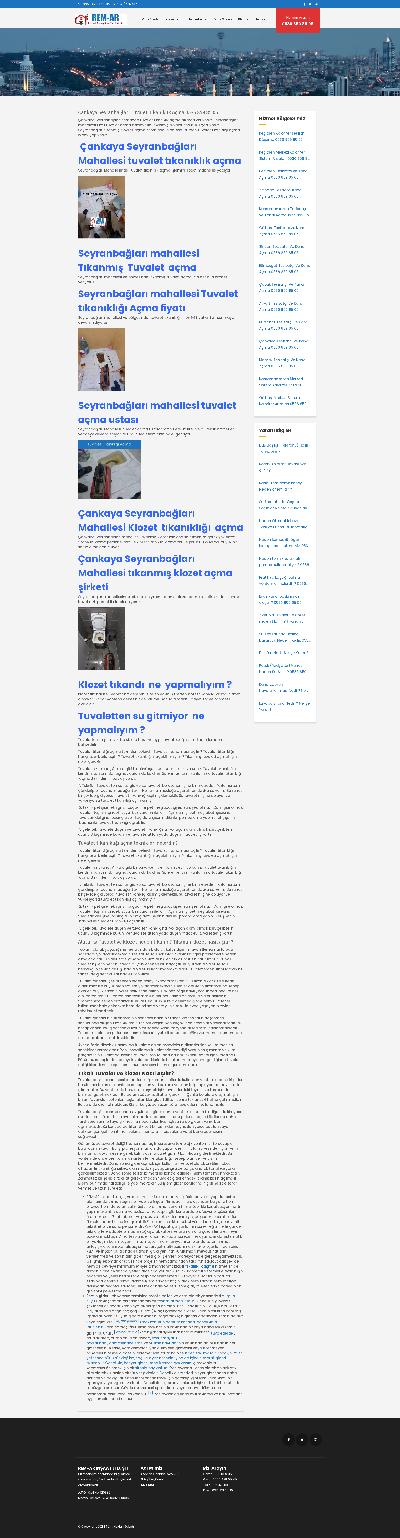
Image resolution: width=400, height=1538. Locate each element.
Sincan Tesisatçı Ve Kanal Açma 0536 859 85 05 (282, 249)
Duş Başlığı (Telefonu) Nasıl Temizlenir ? (283, 448)
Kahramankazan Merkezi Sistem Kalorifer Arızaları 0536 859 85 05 (281, 382)
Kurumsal (173, 19)
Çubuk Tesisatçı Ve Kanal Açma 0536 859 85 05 (282, 287)
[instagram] (316, 4)
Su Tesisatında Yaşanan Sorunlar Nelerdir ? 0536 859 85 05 (284, 505)
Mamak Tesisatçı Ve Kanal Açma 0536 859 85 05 (282, 363)
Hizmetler (196, 19)
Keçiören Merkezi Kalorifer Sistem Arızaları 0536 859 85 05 (284, 156)
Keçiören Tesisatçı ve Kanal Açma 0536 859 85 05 (284, 174)
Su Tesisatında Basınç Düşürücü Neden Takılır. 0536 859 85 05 (285, 638)
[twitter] (310, 4)
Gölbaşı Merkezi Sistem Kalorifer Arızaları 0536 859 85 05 (283, 401)
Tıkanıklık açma (199, 1266)
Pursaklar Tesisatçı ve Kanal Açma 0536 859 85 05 (284, 325)
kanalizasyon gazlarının (170, 1362)
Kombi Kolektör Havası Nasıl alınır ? (283, 467)
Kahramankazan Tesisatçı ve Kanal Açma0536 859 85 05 (284, 212)
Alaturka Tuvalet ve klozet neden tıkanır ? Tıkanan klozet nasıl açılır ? (282, 619)
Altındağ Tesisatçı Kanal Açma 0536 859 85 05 (280, 193)
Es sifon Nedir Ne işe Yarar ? (283, 652)
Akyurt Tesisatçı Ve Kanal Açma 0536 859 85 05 (281, 306)
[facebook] (304, 4)
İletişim (261, 19)
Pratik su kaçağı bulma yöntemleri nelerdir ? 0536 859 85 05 (282, 581)
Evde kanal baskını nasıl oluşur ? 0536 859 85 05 (280, 599)
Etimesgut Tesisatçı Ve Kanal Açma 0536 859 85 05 (285, 268)
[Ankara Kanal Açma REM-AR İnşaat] (106, 19)
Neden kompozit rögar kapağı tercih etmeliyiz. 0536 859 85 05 (284, 543)
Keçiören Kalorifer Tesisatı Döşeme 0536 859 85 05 (282, 136)
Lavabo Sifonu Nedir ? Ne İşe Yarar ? (284, 706)
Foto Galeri (222, 19)
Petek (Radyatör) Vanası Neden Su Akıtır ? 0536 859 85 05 (282, 669)
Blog (242, 19)
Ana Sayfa (150, 19)
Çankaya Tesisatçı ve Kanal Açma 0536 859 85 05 (284, 344)
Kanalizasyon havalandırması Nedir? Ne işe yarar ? (282, 688)
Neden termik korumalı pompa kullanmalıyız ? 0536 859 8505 (284, 562)
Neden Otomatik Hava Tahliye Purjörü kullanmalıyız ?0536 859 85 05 (284, 524)
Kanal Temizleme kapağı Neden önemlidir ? (281, 486)
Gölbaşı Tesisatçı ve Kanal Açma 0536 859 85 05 (282, 231)
